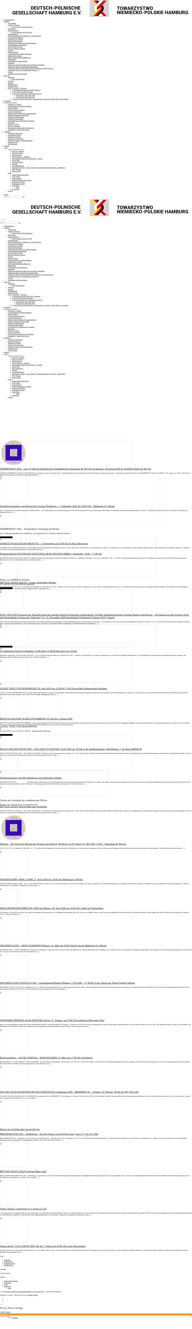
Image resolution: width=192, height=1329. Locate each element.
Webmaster (7, 1286)
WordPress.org (8, 1265)
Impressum (7, 1283)
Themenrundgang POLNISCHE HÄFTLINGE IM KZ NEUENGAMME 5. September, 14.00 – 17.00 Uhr (51, 553)
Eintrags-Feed (8, 1262)
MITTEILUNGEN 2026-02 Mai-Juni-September (23, 806)
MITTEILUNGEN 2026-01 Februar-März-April (23, 1171)
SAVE (2, 1312)
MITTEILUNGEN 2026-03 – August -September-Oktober (28, 582)
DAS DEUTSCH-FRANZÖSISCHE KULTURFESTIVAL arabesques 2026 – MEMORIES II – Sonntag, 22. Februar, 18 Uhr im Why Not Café (69, 1092)
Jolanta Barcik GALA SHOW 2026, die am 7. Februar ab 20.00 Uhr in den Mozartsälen (42, 1246)
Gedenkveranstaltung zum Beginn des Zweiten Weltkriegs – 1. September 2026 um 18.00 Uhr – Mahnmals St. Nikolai (57, 506)
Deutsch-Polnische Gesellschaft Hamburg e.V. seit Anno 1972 (24, 1292)
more (9, 1288)
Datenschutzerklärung (11, 1281)
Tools (6, 1285)
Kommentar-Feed (9, 1263)
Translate (15, 1318)
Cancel (8, 1312)
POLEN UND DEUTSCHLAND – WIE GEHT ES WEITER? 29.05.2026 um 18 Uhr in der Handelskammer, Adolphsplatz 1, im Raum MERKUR (71, 749)
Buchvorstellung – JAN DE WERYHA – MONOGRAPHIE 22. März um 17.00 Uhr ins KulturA (46, 1057)
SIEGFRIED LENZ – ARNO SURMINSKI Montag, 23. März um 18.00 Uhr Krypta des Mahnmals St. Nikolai (53, 945)
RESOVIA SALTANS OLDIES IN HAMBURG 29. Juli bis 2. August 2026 (36, 718)
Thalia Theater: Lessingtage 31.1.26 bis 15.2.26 (23, 1208)
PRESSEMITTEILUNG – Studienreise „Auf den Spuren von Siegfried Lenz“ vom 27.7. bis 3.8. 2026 (49, 1134)
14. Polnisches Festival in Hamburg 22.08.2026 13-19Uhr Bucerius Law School (38, 651)
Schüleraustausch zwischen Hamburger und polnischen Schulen (31, 778)
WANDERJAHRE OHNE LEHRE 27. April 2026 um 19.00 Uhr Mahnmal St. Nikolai (41, 879)
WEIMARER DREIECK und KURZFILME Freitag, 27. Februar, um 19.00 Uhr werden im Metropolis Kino (52, 1020)
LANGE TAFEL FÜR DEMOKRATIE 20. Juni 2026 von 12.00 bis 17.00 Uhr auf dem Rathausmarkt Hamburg (53, 688)
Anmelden (7, 1260)
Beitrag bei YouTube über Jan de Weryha (20, 1129)
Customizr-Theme (32, 1295)
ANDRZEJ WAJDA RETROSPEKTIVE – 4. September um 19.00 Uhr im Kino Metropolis (44, 543)
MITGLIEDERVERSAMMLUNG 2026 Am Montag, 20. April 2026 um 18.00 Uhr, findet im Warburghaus (51, 908)
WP (11, 1295)
